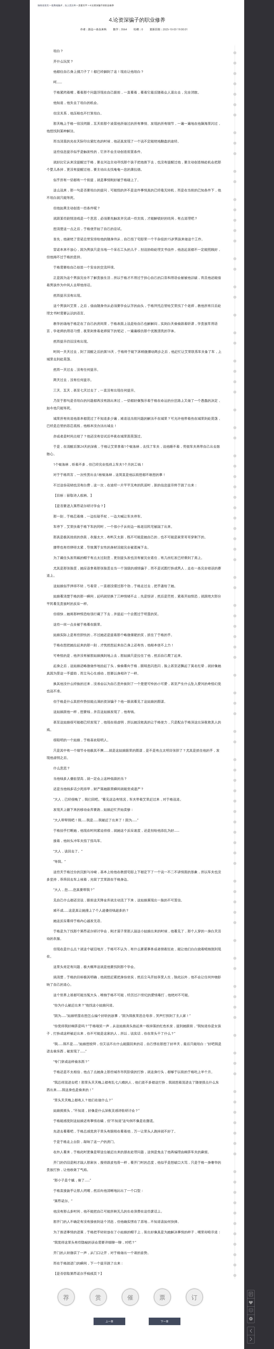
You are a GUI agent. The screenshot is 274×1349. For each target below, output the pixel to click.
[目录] (251, 1294)
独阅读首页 (43, 5)
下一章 (165, 1321)
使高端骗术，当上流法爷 (63, 5)
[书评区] (251, 1310)
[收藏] (251, 1302)
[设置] (251, 1319)
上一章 (109, 1321)
